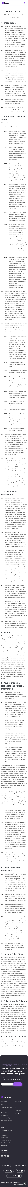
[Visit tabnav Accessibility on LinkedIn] (2, 1156)
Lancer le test (18, 1083)
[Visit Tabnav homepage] (6, 1097)
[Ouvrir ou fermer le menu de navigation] (24, 2)
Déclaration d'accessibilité (20, 1184)
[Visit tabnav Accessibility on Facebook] (5, 1156)
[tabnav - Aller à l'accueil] (6, 3)
